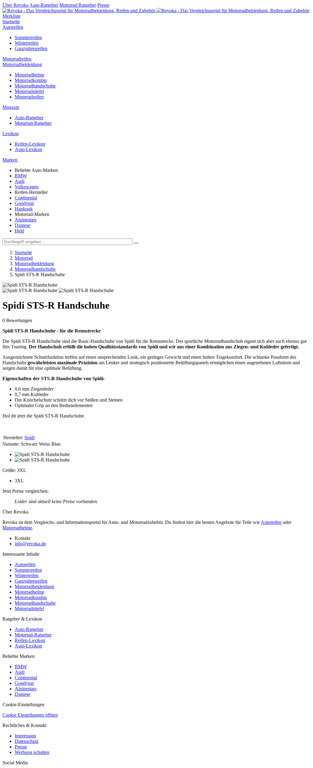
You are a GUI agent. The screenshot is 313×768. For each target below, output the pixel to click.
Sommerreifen (28, 37)
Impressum (25, 735)
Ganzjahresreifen (31, 48)
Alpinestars (25, 219)
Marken (9, 159)
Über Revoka (15, 5)
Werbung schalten (32, 752)
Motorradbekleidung (22, 64)
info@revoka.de (30, 543)
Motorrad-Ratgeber (33, 123)
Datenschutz (27, 741)
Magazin (10, 107)
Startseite (11, 21)
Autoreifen (12, 27)
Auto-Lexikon (28, 149)
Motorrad (24, 258)
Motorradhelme (29, 74)
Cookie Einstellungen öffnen (30, 715)
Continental (26, 197)
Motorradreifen (16, 58)
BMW (21, 175)
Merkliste (11, 16)
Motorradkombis (31, 80)
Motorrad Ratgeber (77, 5)
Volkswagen (27, 186)
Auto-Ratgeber (43, 5)
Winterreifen (27, 43)
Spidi (29, 437)
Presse (103, 5)
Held (19, 230)
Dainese (22, 225)
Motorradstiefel (29, 91)
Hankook (24, 208)
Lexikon (10, 133)
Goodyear (24, 203)
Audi (19, 181)
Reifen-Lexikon (30, 144)
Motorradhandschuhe (35, 85)
